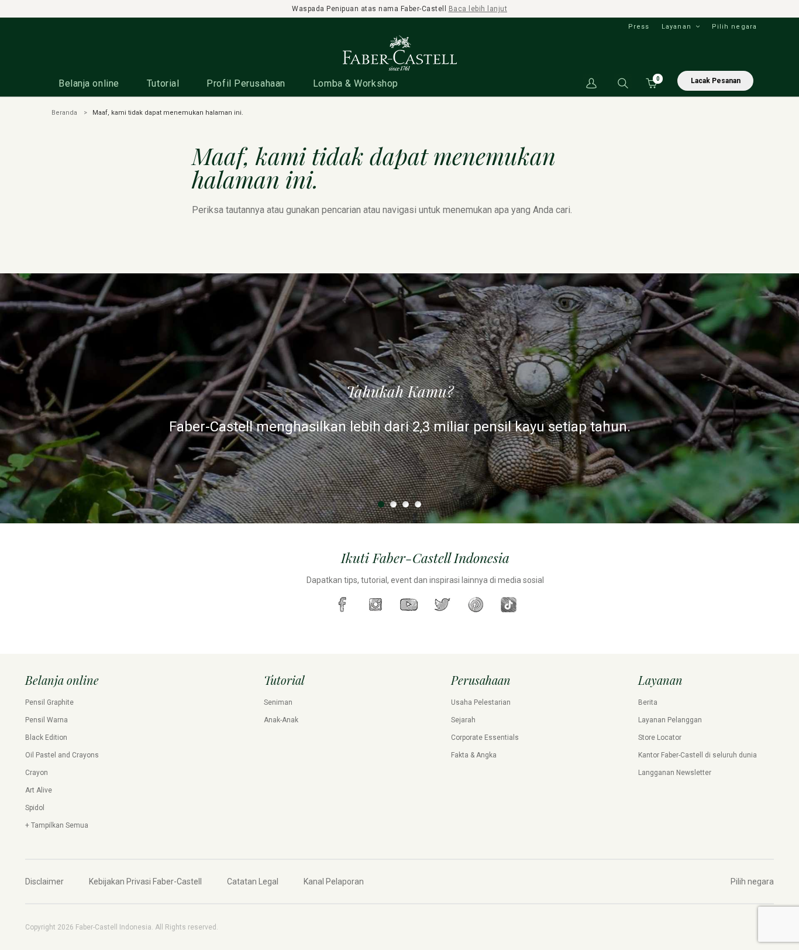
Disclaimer (44, 881)
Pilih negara (734, 26)
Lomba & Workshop (355, 83)
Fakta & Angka (474, 755)
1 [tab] (381, 504)
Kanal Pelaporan (334, 881)
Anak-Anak (281, 719)
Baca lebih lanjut (478, 9)
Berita (647, 702)
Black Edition (46, 737)
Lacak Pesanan (716, 81)
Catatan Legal (252, 881)
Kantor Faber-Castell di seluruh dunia (697, 755)
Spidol (34, 807)
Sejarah (463, 719)
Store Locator (659, 737)
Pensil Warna (46, 719)
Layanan (676, 26)
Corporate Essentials (485, 737)
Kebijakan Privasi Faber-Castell (145, 881)
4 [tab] (418, 504)
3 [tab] (405, 504)
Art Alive (38, 790)
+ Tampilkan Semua (56, 825)
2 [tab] (393, 504)
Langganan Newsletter (674, 772)
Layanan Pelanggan (670, 719)
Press (639, 26)
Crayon (36, 772)
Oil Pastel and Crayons (62, 755)
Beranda (64, 112)
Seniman (278, 702)
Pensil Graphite (49, 702)
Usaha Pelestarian (481, 702)
